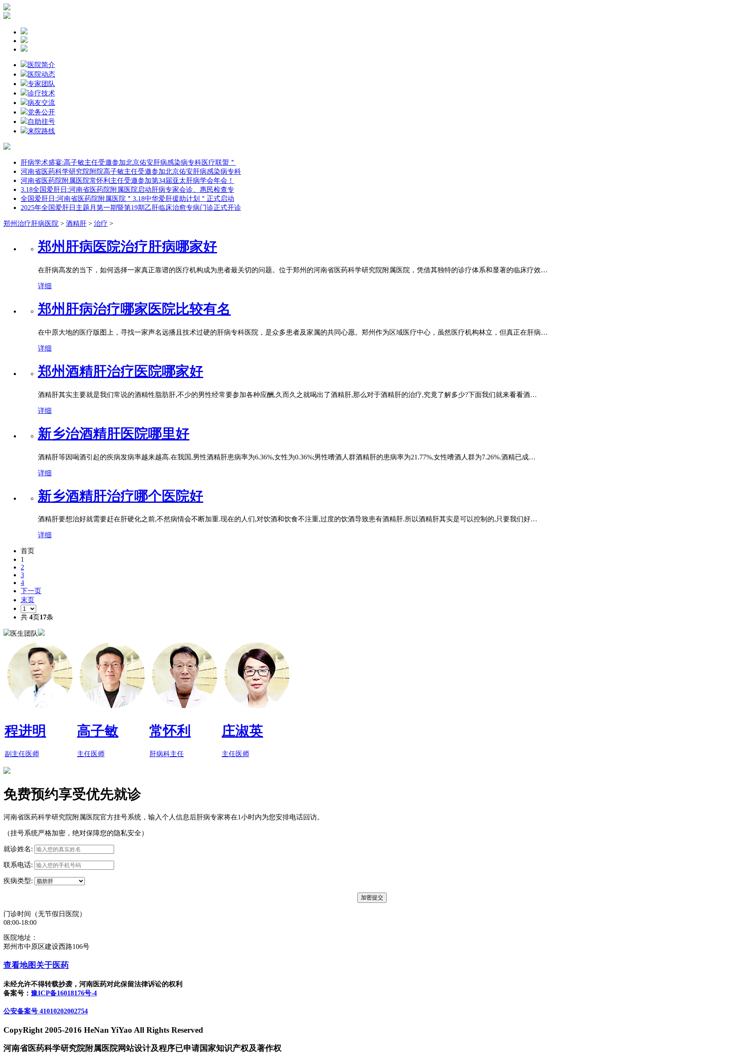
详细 (45, 285)
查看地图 (19, 965)
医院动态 (41, 74)
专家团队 (41, 83)
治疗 (101, 223)
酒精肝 (76, 223)
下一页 (31, 590)
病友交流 (41, 102)
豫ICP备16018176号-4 (64, 993)
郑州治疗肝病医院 (31, 223)
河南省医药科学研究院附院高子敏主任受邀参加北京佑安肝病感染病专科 (131, 171)
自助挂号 (41, 121)
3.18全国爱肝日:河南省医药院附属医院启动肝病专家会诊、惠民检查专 (127, 189)
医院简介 (41, 64)
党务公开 (41, 112)
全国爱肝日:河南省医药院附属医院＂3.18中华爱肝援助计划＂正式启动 (127, 198)
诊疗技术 (41, 93)
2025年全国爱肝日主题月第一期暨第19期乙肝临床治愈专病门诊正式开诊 (131, 207)
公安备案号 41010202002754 (45, 1011)
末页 (27, 599)
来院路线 (41, 131)
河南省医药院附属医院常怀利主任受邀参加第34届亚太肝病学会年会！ (127, 180)
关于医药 (52, 965)
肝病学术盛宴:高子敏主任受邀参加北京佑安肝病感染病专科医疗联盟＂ (128, 162)
